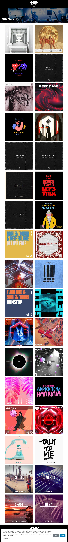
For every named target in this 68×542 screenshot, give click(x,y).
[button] (34, 6)
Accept (62, 535)
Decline (55, 535)
